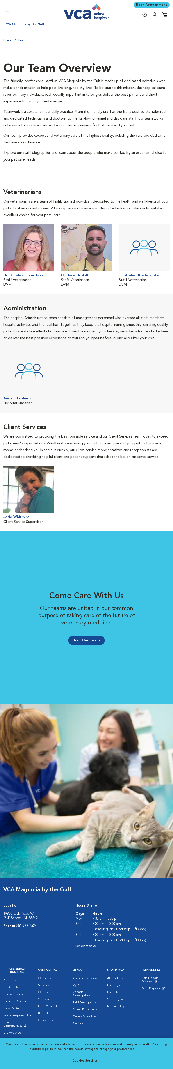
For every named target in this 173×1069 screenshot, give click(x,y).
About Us (9, 980)
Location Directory (15, 1001)
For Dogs (113, 985)
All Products (115, 978)
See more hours (85, 945)
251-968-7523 (26, 926)
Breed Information (50, 1013)
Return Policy (115, 1006)
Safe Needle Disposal (156, 981)
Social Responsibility (17, 1015)
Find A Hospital (13, 994)
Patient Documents (85, 1009)
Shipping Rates (117, 999)
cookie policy (45, 1049)
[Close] (166, 1045)
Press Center (11, 1008)
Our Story (44, 978)
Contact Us (10, 987)
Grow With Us (12, 1032)
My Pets (77, 985)
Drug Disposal (153, 989)
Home (7, 40)
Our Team (44, 992)
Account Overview (85, 978)
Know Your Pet (47, 1006)
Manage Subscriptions (82, 993)
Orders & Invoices (84, 1016)
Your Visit (44, 999)
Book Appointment (151, 4)
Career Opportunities (17, 1025)
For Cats (112, 992)
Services (43, 985)
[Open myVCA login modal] (146, 14)
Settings (78, 1023)
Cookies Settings (85, 1060)
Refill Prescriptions (84, 1002)
